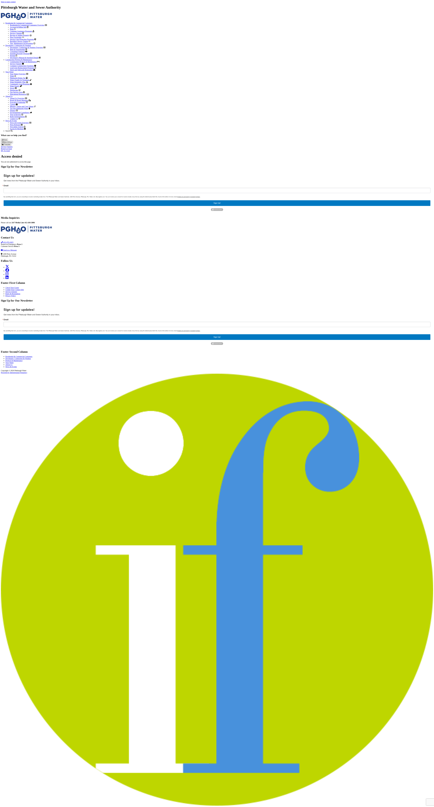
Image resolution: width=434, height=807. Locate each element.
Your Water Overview (18, 74)
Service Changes (16, 33)
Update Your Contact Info (14, 290)
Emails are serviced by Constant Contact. (188, 197)
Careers (12, 104)
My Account (5, 151)
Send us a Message (10, 250)
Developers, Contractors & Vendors (18, 45)
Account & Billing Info (18, 27)
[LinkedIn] (7, 278)
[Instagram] (7, 274)
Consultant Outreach (17, 52)
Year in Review (15, 115)
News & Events (11, 121)
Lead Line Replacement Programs (22, 68)
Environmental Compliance (19, 113)
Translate (7, 144)
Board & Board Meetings (19, 100)
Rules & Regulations (17, 117)
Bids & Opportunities (17, 49)
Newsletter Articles (17, 127)
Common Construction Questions (22, 66)
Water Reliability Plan (18, 82)
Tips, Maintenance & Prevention (21, 43)
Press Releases (15, 125)
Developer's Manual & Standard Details (24, 58)
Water (12, 76)
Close (5, 140)
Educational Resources (18, 94)
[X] (7, 267)
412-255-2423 (8, 242)
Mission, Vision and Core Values (21, 106)
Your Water (9, 72)
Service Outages (16, 64)
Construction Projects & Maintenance (18, 60)
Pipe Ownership (15, 37)
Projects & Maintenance (13, 361)
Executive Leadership (17, 102)
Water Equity (14, 86)
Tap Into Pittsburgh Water (19, 108)
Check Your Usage (12, 288)
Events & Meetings (17, 129)
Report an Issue (6, 149)
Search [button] (8, 131)
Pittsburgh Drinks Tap (18, 78)
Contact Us (14, 119)
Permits (12, 56)
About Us (8, 96)
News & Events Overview (19, 123)
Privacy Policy (10, 296)
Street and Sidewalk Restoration (21, 70)
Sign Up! (217, 203)
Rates (12, 29)
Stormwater (14, 90)
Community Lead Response (20, 84)
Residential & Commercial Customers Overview (27, 25)
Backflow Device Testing (19, 41)
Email (6, 186)
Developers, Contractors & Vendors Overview (26, 47)
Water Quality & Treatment (19, 80)
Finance (13, 110)
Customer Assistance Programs (21, 31)
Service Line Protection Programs (22, 39)
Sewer (12, 88)
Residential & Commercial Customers (18, 23)
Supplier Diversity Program (19, 54)
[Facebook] (7, 271)
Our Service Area (16, 92)
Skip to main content (8, 2)
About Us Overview (17, 98)
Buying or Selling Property (19, 35)
